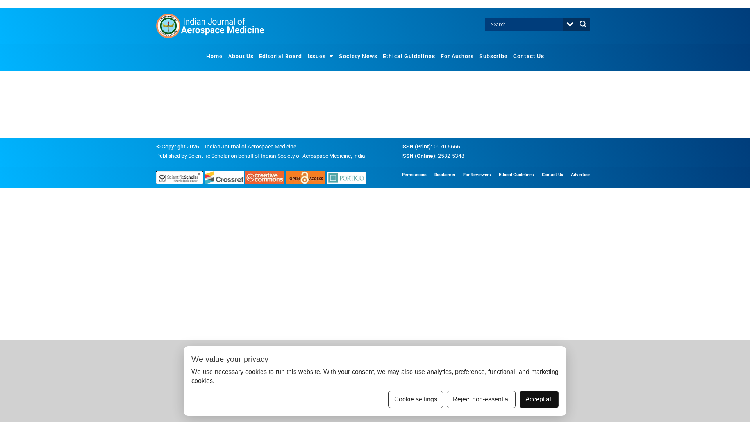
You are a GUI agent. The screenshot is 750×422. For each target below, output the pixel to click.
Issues (316, 56)
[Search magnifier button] (583, 24)
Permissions (414, 174)
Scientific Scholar (209, 156)
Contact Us (528, 56)
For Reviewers (477, 174)
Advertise (580, 174)
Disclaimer (444, 174)
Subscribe (493, 56)
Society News (358, 56)
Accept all (539, 399)
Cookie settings (415, 399)
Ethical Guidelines (409, 56)
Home (214, 56)
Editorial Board (280, 56)
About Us (241, 56)
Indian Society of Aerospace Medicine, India (313, 156)
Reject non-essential (481, 399)
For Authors (457, 56)
